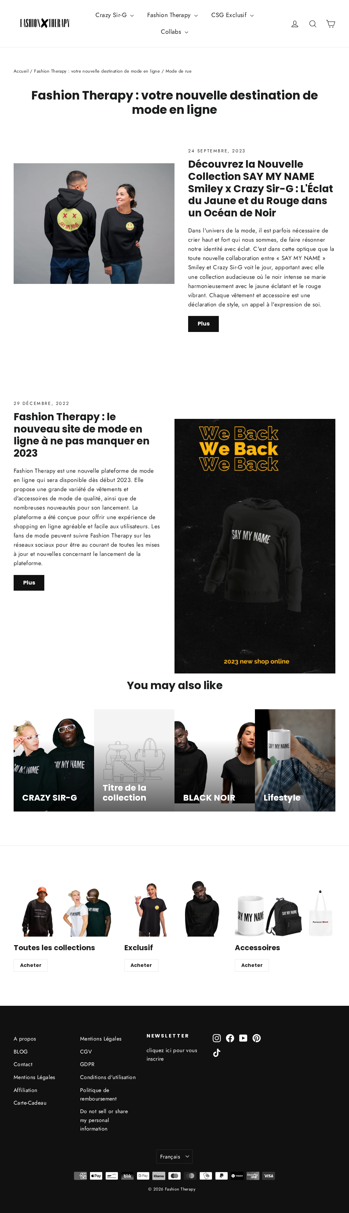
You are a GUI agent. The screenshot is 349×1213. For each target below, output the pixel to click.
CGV (86, 1052)
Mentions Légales (34, 1077)
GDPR (87, 1064)
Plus (204, 324)
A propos (25, 1039)
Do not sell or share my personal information (104, 1120)
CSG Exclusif (229, 15)
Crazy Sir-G (111, 15)
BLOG (21, 1052)
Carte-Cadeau (30, 1103)
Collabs (172, 31)
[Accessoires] (285, 908)
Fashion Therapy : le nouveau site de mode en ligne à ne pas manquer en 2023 (82, 435)
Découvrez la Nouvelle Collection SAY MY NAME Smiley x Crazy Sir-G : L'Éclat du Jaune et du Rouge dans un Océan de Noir (260, 188)
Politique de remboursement (98, 1094)
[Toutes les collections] (64, 908)
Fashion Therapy (170, 15)
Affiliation (25, 1090)
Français (170, 1157)
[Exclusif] (174, 908)
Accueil (21, 71)
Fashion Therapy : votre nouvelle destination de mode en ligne (97, 71)
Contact (23, 1064)
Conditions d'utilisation (108, 1077)
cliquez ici (159, 1050)
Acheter (31, 965)
